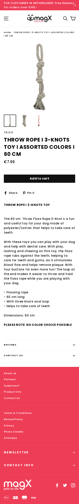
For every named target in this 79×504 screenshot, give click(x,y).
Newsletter (16, 452)
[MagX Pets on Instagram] (73, 485)
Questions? (12, 386)
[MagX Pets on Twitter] (65, 485)
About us (10, 373)
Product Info (12, 392)
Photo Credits (13, 432)
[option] (39, 76)
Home (7, 32)
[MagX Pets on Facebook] (57, 485)
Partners (10, 379)
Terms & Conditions (18, 413)
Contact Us (13, 355)
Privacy (9, 425)
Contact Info (19, 465)
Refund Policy (13, 419)
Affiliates (10, 438)
